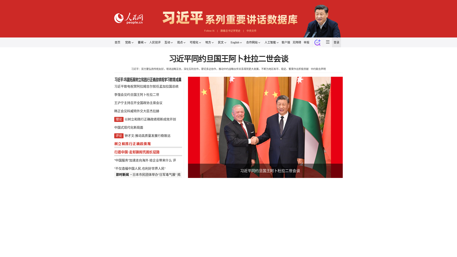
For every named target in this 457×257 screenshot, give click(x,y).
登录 (336, 42)
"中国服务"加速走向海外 (131, 160)
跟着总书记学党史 (230, 30)
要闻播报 (208, 210)
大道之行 (185, 250)
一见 (157, 250)
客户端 (286, 42)
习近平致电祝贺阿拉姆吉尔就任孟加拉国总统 (146, 86)
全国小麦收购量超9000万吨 (269, 219)
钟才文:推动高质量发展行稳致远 (147, 136)
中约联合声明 (318, 68)
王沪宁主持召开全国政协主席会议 (138, 103)
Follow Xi (209, 30)
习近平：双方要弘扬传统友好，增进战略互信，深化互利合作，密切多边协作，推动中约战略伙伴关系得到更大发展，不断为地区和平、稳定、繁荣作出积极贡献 (220, 68)
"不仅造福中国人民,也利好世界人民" (139, 168)
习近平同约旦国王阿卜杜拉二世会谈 (228, 59)
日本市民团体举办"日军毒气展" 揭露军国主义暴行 (167, 175)
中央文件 (252, 30)
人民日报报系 (126, 210)
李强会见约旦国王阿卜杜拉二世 (136, 95)
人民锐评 (155, 42)
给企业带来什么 (160, 160)
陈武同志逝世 (210, 232)
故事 (146, 250)
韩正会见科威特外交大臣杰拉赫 (136, 111)
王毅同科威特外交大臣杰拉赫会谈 (223, 219)
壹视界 (170, 250)
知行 (134, 250)
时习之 (121, 250)
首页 (117, 42)
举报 (306, 42)
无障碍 (297, 42)
